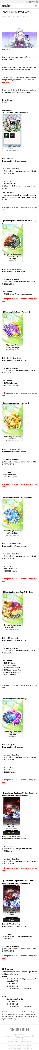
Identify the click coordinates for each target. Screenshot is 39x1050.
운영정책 (29, 1045)
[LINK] (4, 102)
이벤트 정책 (10, 1048)
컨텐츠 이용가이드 (27, 1048)
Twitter (27, 1)
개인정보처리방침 (21, 1045)
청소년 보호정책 (18, 1048)
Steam (37, 1)
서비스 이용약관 (12, 1045)
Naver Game (33, 1)
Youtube (30, 1)
